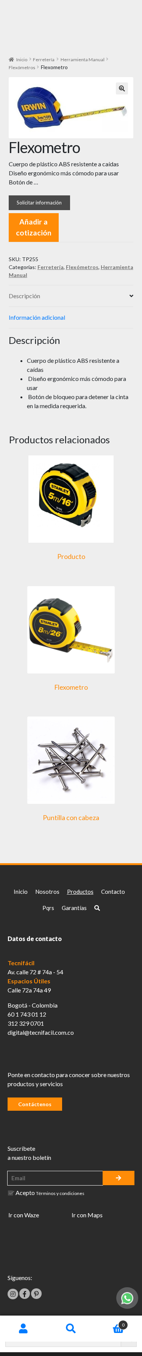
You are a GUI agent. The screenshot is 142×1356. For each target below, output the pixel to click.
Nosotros (47, 891)
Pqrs (48, 907)
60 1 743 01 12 (27, 1014)
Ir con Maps (87, 1214)
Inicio (21, 59)
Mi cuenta (23, 1329)
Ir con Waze (23, 1214)
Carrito (110, 1322)
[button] (122, 88)
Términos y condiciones (60, 1193)
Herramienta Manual (83, 59)
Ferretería (44, 59)
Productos (80, 891)
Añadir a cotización (33, 227)
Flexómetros (22, 67)
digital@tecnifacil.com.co (41, 1032)
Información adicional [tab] (37, 317)
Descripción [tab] (24, 295)
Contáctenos (34, 1104)
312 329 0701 (26, 1023)
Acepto (50, 1192)
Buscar (71, 1329)
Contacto (113, 891)
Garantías (74, 907)
